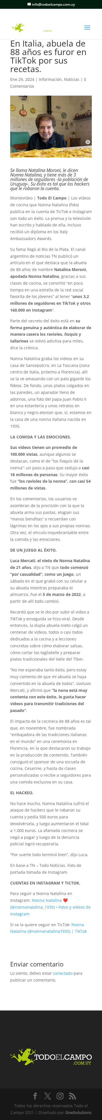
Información (50, 79)
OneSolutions (78, 1112)
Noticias (71, 79)
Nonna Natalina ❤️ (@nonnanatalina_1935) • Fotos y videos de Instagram (50, 907)
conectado (63, 973)
